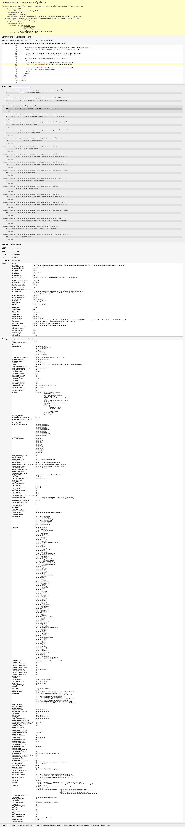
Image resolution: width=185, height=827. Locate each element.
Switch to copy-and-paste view (21, 87)
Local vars (10, 95)
